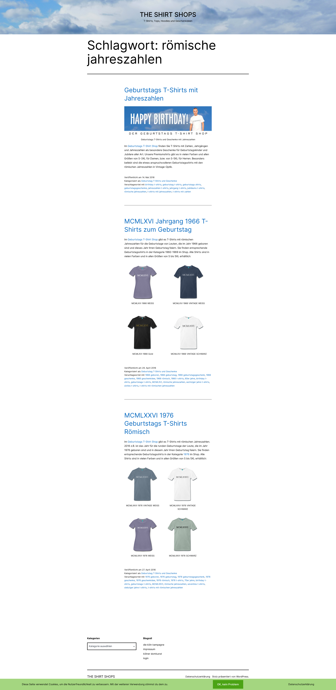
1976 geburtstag (168, 576)
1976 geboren (152, 576)
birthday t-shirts (153, 184)
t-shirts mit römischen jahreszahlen (157, 385)
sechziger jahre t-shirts (197, 382)
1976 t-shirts (177, 580)
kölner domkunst (152, 653)
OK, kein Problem (228, 684)
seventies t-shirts (196, 584)
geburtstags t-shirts (141, 382)
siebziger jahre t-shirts (135, 587)
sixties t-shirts (131, 385)
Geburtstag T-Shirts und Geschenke (159, 181)
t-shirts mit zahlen (182, 191)
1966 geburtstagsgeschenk (191, 375)
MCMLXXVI (157, 584)
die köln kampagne (153, 644)
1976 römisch (163, 580)
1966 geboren (152, 375)
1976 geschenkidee (145, 580)
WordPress (242, 676)
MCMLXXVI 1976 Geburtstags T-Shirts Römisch (155, 423)
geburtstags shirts (192, 184)
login (146, 658)
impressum (149, 649)
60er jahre (190, 378)
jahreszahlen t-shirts (158, 188)
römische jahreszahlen (135, 191)
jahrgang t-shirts (178, 188)
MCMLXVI (157, 382)
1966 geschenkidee (145, 378)
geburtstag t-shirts (172, 184)
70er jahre (190, 580)
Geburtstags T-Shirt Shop (143, 146)
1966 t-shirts (177, 378)
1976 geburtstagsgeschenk (191, 576)
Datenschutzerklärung (197, 676)
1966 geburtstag (168, 375)
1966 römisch (163, 378)
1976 (186, 454)
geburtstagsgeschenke (135, 188)
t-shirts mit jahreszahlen (160, 191)
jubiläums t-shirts (195, 188)
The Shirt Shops (168, 14)
